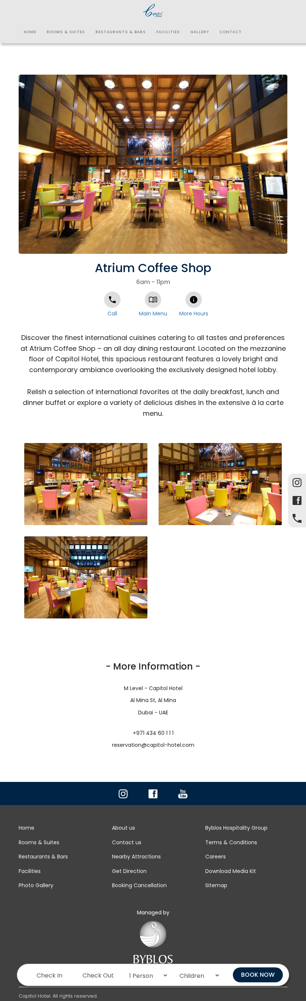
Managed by (153, 912)
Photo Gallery (36, 885)
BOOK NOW (258, 974)
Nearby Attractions (136, 856)
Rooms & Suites (66, 32)
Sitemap (216, 885)
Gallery (199, 32)
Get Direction (129, 871)
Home (30, 32)
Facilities (168, 32)
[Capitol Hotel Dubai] (153, 9)
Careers (215, 856)
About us (123, 828)
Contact (230, 32)
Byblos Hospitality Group (236, 828)
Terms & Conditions (231, 842)
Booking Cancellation (139, 885)
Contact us (126, 842)
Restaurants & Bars (121, 32)
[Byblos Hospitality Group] (153, 947)
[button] (281, 81)
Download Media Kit (230, 871)
